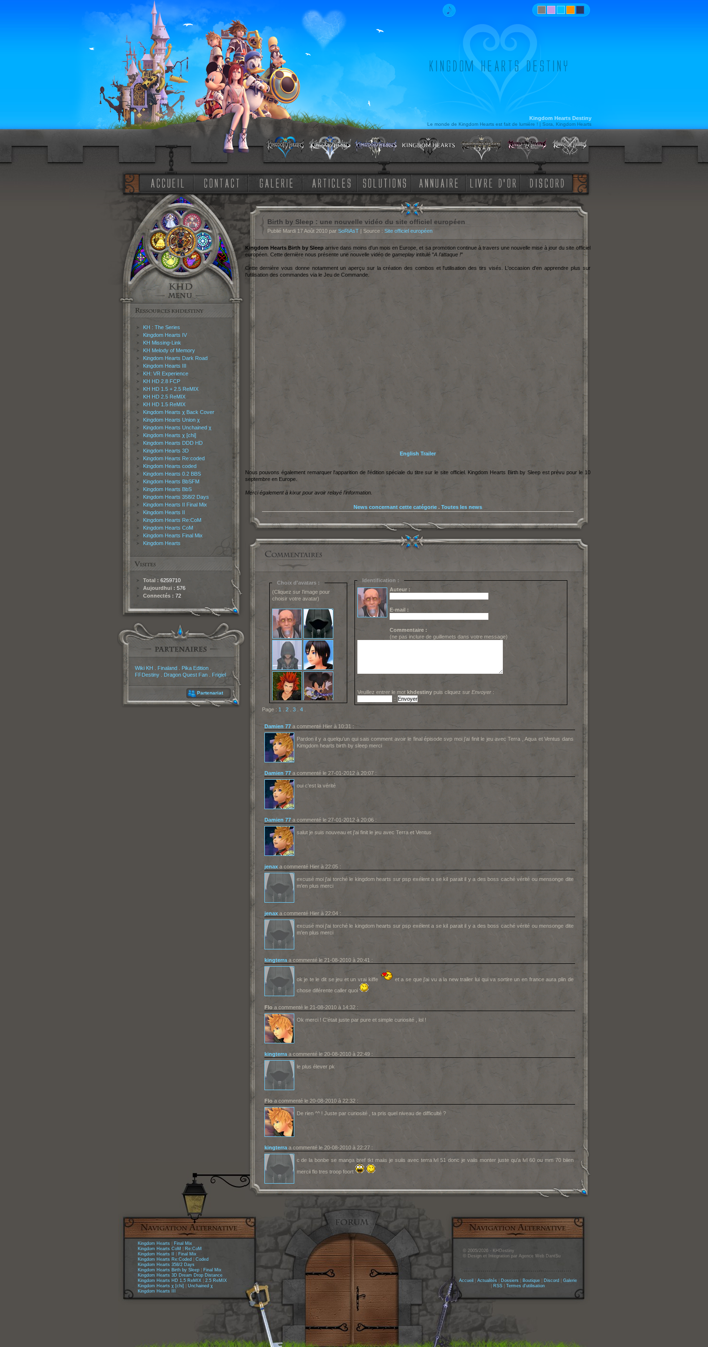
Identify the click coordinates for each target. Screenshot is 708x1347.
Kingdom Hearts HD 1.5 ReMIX (169, 1280)
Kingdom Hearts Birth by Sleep (168, 1269)
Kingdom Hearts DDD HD (173, 443)
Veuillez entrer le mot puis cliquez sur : (425, 692)
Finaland (167, 668)
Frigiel (219, 675)
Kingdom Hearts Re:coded (174, 458)
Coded (202, 1259)
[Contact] (223, 182)
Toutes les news (461, 507)
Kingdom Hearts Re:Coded (165, 1259)
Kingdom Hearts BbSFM (171, 481)
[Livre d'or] (496, 182)
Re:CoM (193, 1248)
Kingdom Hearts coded (170, 466)
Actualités (487, 1280)
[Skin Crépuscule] (570, 10)
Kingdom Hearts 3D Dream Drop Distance (180, 1275)
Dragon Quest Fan (186, 675)
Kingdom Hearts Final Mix (173, 535)
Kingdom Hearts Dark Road (175, 358)
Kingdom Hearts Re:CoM (172, 520)
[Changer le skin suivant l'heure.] (542, 10)
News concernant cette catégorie (395, 507)
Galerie (570, 1280)
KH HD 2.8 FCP (161, 381)
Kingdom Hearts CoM (168, 528)
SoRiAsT (348, 231)
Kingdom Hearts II (164, 512)
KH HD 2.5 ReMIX (164, 397)
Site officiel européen (408, 231)
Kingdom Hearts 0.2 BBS (172, 474)
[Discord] (548, 182)
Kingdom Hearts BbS (167, 489)
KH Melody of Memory (169, 350)
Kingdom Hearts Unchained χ (177, 427)
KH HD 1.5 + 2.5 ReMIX (170, 389)
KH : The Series (161, 327)
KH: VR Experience (165, 373)
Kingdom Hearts (162, 543)
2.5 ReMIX (216, 1280)
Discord (551, 1280)
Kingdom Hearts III (164, 366)
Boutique (531, 1280)
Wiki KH (144, 668)
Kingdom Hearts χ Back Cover (178, 412)
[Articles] (333, 182)
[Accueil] (165, 182)
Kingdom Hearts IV (165, 335)
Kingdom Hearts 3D (166, 450)
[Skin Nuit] (580, 10)
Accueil (466, 1280)
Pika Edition (195, 668)
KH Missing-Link (162, 343)
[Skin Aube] (551, 10)
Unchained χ (200, 1285)
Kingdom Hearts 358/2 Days (176, 497)
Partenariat (210, 692)
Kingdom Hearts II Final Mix (175, 504)
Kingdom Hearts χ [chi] (169, 435)
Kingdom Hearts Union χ (171, 420)
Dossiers (510, 1280)
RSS (497, 1285)
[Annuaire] (435, 182)
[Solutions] (386, 182)
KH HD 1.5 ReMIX (164, 404)
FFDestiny (147, 675)
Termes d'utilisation (525, 1285)
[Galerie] (276, 182)
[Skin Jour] (561, 10)
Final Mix (183, 1243)
